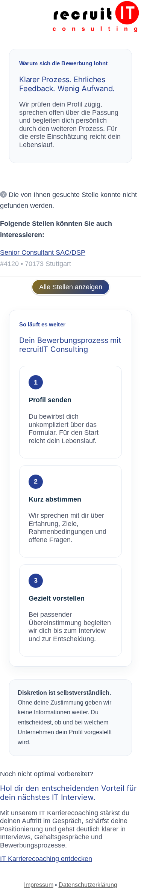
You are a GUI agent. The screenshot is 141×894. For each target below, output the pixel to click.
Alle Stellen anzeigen (70, 287)
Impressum (38, 885)
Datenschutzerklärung (88, 885)
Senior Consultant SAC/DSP (42, 252)
